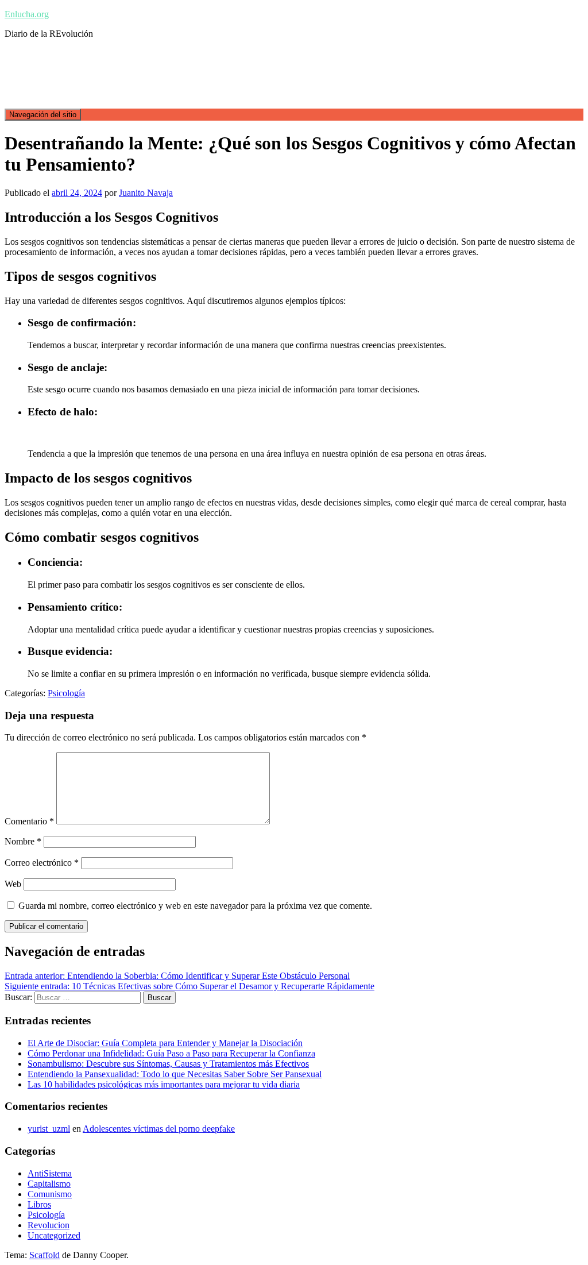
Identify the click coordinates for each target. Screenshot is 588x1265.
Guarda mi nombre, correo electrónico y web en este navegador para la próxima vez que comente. (195, 906)
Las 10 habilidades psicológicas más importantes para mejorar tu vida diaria (164, 1084)
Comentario (29, 821)
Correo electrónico (42, 862)
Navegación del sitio (42, 114)
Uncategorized (54, 1235)
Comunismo (50, 1194)
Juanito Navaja (146, 193)
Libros (39, 1204)
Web (13, 884)
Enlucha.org (27, 14)
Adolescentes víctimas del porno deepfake (159, 1128)
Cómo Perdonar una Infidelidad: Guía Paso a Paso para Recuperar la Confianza (171, 1053)
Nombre (23, 841)
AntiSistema (50, 1173)
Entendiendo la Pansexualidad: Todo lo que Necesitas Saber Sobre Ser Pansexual (175, 1074)
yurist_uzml (49, 1128)
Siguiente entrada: (189, 986)
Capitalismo (49, 1184)
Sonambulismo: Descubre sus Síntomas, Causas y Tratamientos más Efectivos (168, 1064)
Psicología (66, 693)
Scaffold (44, 1255)
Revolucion (48, 1225)
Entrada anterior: (177, 976)
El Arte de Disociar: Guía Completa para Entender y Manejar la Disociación (165, 1043)
